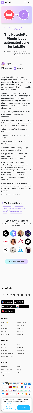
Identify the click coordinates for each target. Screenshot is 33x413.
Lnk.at (3, 344)
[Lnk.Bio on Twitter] (14, 295)
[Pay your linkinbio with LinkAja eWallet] (7, 394)
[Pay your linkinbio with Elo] (3, 387)
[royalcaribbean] (13, 233)
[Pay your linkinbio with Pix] (7, 387)
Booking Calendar (6, 369)
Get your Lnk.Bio (16, 261)
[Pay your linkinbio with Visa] (18, 384)
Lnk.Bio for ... (21, 350)
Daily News (4, 350)
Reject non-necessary (9, 407)
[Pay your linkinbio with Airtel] (18, 394)
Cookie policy (7, 403)
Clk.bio (3, 347)
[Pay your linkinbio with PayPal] (3, 384)
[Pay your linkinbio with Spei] (14, 391)
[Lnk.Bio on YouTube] (22, 295)
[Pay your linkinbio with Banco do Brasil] (26, 387)
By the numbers (22, 322)
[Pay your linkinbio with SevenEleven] (18, 391)
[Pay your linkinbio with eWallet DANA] (3, 394)
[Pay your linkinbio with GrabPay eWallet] (22, 391)
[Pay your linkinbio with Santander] (7, 391)
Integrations (16, 28)
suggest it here (22, 186)
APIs (18, 373)
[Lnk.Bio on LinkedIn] (18, 295)
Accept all (23, 407)
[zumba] (28, 233)
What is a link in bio (7, 353)
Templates (20, 353)
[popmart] (6, 241)
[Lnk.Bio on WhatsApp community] (26, 295)
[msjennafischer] (20, 233)
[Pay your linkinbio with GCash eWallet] (29, 391)
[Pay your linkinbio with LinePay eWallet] (22, 394)
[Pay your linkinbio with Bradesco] (29, 387)
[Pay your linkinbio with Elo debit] (18, 387)
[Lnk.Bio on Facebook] (11, 295)
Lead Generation (16, 212)
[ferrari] (6, 249)
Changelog (4, 328)
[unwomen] (20, 249)
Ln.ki (19, 344)
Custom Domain (6, 373)
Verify (19, 369)
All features (5, 376)
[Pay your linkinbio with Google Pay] (11, 384)
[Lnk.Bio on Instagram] (3, 295)
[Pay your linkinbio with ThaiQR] (29, 394)
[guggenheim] (6, 233)
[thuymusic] (13, 249)
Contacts (20, 331)
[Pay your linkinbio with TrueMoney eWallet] (26, 394)
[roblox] (28, 241)
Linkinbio (20, 347)
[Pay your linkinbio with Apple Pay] (7, 384)
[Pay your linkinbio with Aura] (14, 387)
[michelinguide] (20, 241)
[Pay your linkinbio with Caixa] (3, 391)
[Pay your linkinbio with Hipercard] (11, 387)
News (23, 28)
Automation (7, 28)
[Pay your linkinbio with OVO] (11, 394)
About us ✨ (5, 322)
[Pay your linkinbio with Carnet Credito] (11, 391)
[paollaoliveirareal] (13, 241)
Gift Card (4, 331)
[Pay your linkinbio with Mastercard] (22, 384)
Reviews (3, 325)
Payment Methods (7, 356)
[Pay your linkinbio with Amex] (29, 384)
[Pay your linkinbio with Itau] (22, 387)
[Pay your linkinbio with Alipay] (14, 384)
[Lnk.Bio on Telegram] (29, 295)
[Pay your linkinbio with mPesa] (14, 394)
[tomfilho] (28, 249)
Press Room (21, 325)
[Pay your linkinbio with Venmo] (26, 384)
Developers (20, 334)
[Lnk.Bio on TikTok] (7, 295)
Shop (19, 366)
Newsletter (4, 366)
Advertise (20, 328)
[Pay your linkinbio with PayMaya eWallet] (26, 391)
